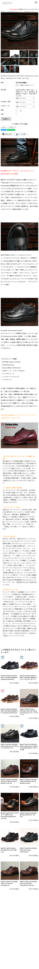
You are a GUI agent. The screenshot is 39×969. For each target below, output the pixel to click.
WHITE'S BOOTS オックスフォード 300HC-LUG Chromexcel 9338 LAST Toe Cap (10, 815)
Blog (11, 9)
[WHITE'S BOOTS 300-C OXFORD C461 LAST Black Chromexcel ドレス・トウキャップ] (29, 698)
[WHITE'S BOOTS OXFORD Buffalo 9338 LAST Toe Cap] (29, 802)
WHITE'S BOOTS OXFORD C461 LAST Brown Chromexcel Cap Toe (28, 883)
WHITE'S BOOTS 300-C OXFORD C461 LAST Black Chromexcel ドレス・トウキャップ (29, 711)
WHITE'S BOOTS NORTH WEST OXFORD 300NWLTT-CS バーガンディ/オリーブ (29, 677)
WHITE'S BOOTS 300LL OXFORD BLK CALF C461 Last (9, 850)
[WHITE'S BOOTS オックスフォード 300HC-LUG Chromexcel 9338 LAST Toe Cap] (10, 802)
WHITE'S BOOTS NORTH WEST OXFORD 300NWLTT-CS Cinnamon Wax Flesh (10, 711)
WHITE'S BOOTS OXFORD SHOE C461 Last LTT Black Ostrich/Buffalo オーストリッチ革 (29, 747)
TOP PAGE (3, 11)
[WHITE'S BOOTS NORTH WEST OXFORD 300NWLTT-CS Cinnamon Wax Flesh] (10, 698)
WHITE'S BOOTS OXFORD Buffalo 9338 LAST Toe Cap (28, 814)
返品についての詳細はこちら (9, 127)
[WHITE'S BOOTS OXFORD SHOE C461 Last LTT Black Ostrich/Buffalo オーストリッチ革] (29, 733)
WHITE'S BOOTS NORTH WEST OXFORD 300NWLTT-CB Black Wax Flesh (10, 677)
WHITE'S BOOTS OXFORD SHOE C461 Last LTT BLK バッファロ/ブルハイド (10, 746)
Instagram (15, 9)
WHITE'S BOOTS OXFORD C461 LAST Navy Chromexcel (28, 850)
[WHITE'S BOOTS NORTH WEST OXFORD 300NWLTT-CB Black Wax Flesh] (10, 665)
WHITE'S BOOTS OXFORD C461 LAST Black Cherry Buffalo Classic (28, 781)
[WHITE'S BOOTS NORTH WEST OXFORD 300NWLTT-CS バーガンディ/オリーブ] (29, 665)
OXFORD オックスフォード (30, 11)
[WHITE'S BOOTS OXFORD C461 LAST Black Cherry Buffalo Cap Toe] (10, 768)
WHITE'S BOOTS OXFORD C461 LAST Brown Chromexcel (9, 883)
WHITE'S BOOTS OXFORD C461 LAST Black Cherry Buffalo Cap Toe (9, 781)
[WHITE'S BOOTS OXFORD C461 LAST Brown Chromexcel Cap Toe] (29, 871)
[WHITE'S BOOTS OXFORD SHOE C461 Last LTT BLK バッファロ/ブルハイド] (10, 733)
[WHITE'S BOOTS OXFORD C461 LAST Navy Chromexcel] (29, 837)
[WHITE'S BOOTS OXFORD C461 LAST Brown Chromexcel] (10, 871)
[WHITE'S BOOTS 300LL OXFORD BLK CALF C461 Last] (10, 837)
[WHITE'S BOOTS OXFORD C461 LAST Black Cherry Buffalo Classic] (29, 768)
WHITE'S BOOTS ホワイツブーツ (14, 11)
